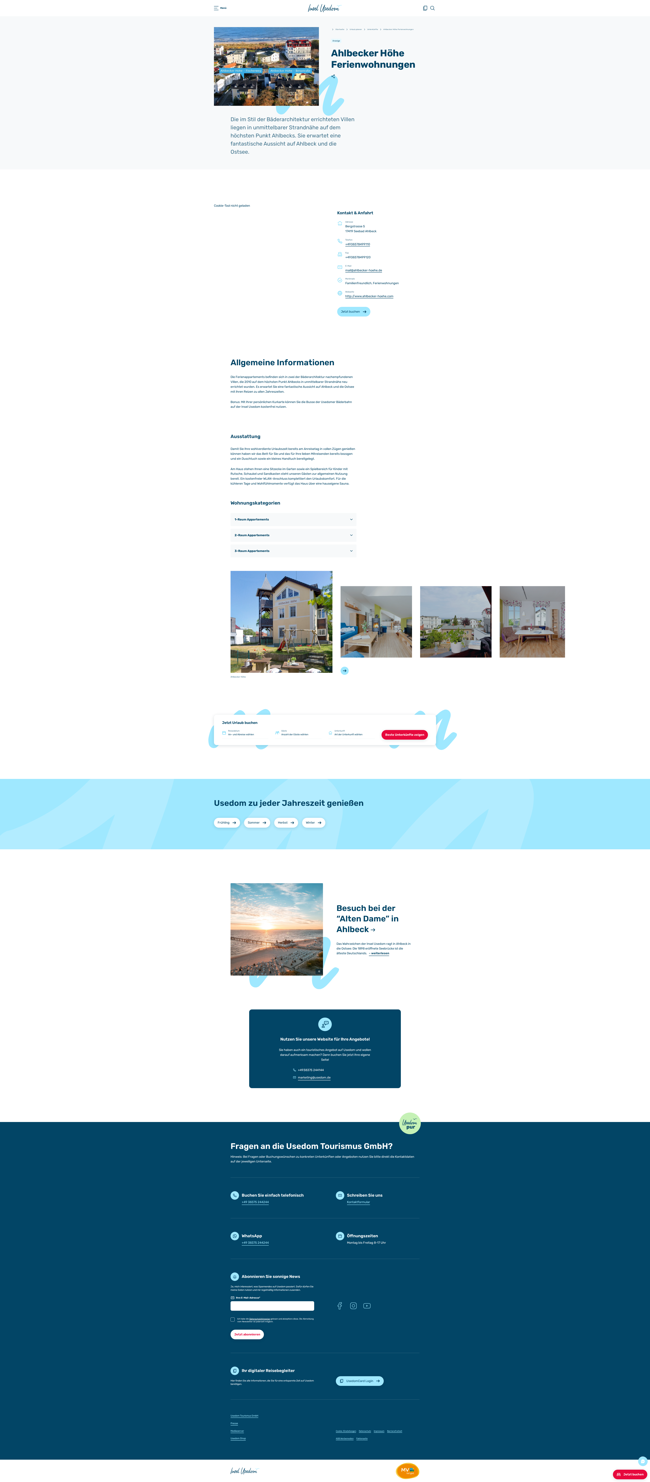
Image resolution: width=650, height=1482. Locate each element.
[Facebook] (340, 1306)
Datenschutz (365, 1431)
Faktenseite (362, 1438)
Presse (234, 1423)
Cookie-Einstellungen (346, 1431)
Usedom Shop (238, 1438)
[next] (345, 671)
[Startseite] (325, 8)
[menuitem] (272, 1415)
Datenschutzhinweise (259, 1319)
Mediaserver (237, 1431)
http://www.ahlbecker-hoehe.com (369, 296)
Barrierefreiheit (394, 1431)
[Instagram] (353, 1306)
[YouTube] (367, 1306)
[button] (410, 1123)
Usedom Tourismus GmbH (244, 1415)
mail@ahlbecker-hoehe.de (363, 270)
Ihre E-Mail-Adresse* (248, 1297)
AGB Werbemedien (345, 1438)
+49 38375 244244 (255, 1202)
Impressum (379, 1431)
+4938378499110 (357, 244)
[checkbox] (233, 1319)
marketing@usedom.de (314, 1077)
